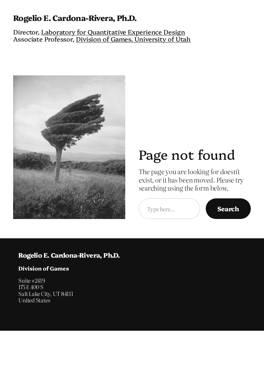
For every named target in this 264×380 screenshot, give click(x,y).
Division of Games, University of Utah (133, 38)
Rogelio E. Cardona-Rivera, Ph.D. (75, 17)
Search (228, 208)
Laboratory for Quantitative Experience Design (113, 31)
